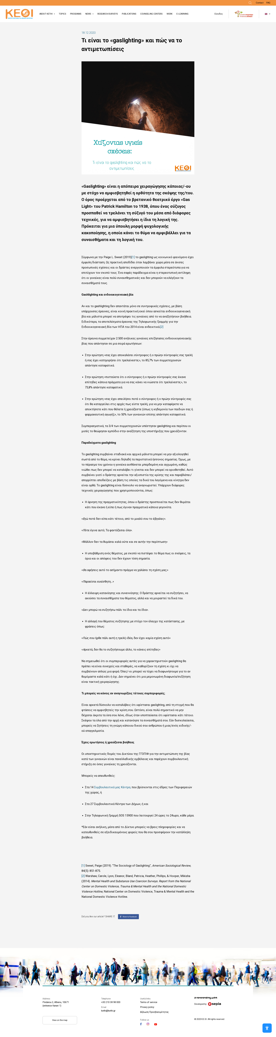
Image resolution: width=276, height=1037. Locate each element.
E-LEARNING (182, 14)
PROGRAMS (75, 14)
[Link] (250, 2)
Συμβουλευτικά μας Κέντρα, (112, 787)
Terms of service (148, 1002)
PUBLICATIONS (129, 14)
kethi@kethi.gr (108, 1010)
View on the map (59, 1020)
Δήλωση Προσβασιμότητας (154, 1012)
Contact (259, 2)
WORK (169, 14)
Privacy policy (147, 1007)
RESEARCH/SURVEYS (107, 14)
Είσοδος (219, 14)
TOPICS (62, 14)
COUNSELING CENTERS (151, 14)
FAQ (268, 2)
